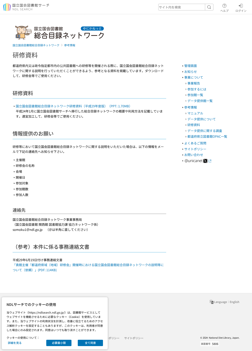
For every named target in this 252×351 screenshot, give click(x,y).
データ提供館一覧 (200, 100)
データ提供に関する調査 (204, 130)
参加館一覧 (195, 94)
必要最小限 (59, 343)
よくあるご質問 (195, 143)
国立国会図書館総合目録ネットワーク (36, 45)
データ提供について (201, 119)
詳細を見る (15, 343)
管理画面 (190, 65)
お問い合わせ (193, 154)
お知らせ (190, 71)
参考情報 (69, 45)
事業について (193, 77)
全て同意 (90, 343)
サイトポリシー (195, 149)
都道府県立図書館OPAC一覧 (207, 136)
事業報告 (193, 83)
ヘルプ (224, 10)
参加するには (196, 89)
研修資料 (193, 124)
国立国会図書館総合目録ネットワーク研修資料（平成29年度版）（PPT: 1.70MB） (74, 106)
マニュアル (195, 113)
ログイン (240, 10)
